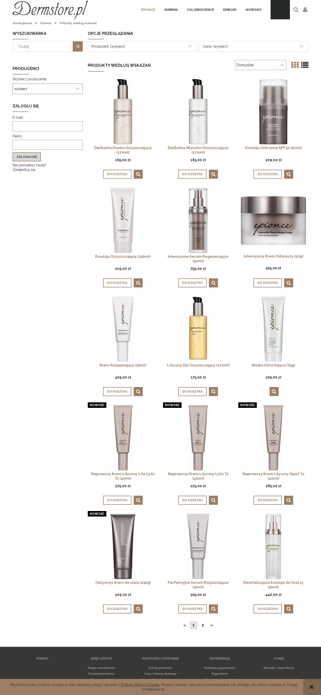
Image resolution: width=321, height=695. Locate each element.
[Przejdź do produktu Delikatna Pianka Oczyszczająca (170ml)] (122, 111)
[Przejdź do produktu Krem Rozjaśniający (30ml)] (122, 329)
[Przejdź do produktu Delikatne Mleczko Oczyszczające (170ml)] (198, 111)
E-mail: (18, 117)
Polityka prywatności (219, 668)
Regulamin (220, 673)
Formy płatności (160, 668)
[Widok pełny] (304, 65)
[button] (138, 174)
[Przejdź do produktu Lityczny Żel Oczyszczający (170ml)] (198, 329)
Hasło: (18, 136)
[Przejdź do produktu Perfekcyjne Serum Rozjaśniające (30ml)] (198, 546)
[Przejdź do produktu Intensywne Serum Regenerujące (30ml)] (198, 220)
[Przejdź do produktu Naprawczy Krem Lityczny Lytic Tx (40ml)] (198, 437)
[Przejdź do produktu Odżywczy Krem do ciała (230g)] (122, 546)
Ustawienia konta (101, 673)
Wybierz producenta (29, 79)
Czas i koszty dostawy (160, 673)
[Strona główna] (50, 9)
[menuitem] (148, 10)
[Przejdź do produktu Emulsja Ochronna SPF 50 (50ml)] (273, 111)
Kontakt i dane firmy (279, 668)
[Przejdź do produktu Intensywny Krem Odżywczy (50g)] (273, 220)
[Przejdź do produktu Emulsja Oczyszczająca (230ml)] (122, 220)
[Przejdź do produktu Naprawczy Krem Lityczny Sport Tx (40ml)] (273, 437)
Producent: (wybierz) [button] (108, 46)
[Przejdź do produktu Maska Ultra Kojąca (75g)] (273, 329)
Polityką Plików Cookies (140, 685)
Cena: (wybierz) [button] (215, 46)
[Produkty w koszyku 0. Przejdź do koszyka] (280, 9)
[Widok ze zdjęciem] (295, 65)
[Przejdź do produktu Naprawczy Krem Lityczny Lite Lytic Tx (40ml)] (122, 437)
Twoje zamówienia (101, 668)
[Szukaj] (78, 46)
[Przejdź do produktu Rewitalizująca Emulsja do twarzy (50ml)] (273, 546)
